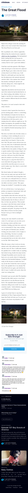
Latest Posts (8, 487)
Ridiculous (4, 7)
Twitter (20, 487)
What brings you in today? (9, 412)
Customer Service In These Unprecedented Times (13, 405)
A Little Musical (5, 399)
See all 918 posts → (7, 419)
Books (18, 2)
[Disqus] (14, 374)
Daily (13, 2)
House (10, 7)
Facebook (15, 487)
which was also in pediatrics (9, 56)
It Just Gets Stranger (10, 15)
